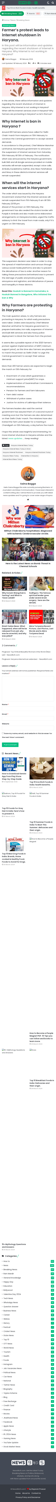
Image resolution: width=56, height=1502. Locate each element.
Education (8, 1286)
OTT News (8, 1344)
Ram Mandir (9, 1273)
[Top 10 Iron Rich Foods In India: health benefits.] (42, 768)
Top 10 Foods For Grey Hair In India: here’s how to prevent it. (13, 811)
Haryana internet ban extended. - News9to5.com (31, 659)
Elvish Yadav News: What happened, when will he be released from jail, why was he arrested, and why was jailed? (14, 631)
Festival (7, 1327)
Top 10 (6, 1339)
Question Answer (11, 1306)
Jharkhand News (11, 1418)
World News (9, 1348)
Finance (7, 1409)
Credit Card (9, 1405)
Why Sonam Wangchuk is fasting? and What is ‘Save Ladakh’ (14, 595)
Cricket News (9, 1331)
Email (5, 714)
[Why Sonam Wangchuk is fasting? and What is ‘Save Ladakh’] (14, 583)
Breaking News (12, 13)
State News (9, 1335)
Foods (6, 1360)
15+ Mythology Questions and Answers (14, 1245)
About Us (26, 1493)
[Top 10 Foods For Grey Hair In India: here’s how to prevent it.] (14, 799)
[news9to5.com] (28, 3)
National (7, 1381)
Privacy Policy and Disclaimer (28, 1497)
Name (5, 704)
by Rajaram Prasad (37, 1489)
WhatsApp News (11, 1302)
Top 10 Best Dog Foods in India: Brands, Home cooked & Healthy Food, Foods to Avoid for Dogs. (14, 857)
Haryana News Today (11, 456)
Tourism (7, 1352)
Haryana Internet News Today (22, 445)
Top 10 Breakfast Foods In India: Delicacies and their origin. (42, 1083)
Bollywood (8, 1290)
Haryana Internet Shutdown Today (37, 452)
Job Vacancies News (13, 1368)
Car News (8, 1376)
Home (6, 20)
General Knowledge (12, 1278)
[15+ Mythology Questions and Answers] (14, 1145)
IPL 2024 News (10, 1434)
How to (34, 13)
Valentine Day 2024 (12, 1294)
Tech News (8, 1298)
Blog (5, 1397)
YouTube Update (11, 1442)
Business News (10, 1311)
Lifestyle (7, 1430)
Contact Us (36, 1493)
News (13, 20)
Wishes (7, 1319)
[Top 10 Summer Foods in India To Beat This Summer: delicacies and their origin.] (42, 805)
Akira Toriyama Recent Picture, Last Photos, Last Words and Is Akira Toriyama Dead (41, 630)
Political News (9, 1372)
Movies (7, 1414)
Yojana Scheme (10, 1393)
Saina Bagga (10, 59)
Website (5, 724)
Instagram (8, 1364)
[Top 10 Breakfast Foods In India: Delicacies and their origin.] (42, 1063)
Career (7, 1315)
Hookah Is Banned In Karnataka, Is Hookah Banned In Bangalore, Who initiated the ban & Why (26, 294)
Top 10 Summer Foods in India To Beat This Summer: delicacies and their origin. (41, 826)
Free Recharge (10, 1401)
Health (6, 1356)
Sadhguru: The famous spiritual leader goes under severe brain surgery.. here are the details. (40, 598)
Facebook (8, 1422)
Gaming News (10, 1438)
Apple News (9, 1426)
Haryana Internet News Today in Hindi (16, 449)
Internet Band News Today (12, 459)
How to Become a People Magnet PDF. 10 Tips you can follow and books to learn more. (41, 1037)
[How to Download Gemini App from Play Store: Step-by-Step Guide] (14, 764)
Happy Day (8, 1282)
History (7, 1323)
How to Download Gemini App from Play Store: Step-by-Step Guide (14, 776)
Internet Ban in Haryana (29, 456)
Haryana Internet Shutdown (13, 452)
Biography (8, 1389)
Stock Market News (12, 1446)
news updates (15, 438)
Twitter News (9, 1385)
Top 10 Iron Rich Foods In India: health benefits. (26, 8)
